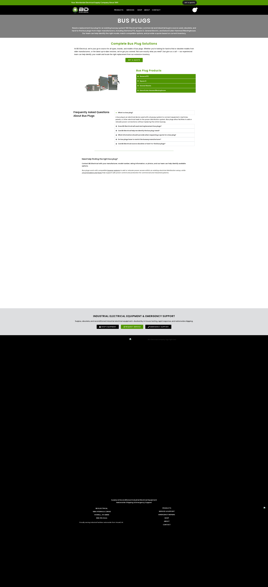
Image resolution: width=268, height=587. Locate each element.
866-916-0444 (101, 518)
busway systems (113, 170)
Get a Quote (189, 2)
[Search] (189, 10)
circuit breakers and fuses (92, 173)
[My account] (186, 10)
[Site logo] (80, 10)
